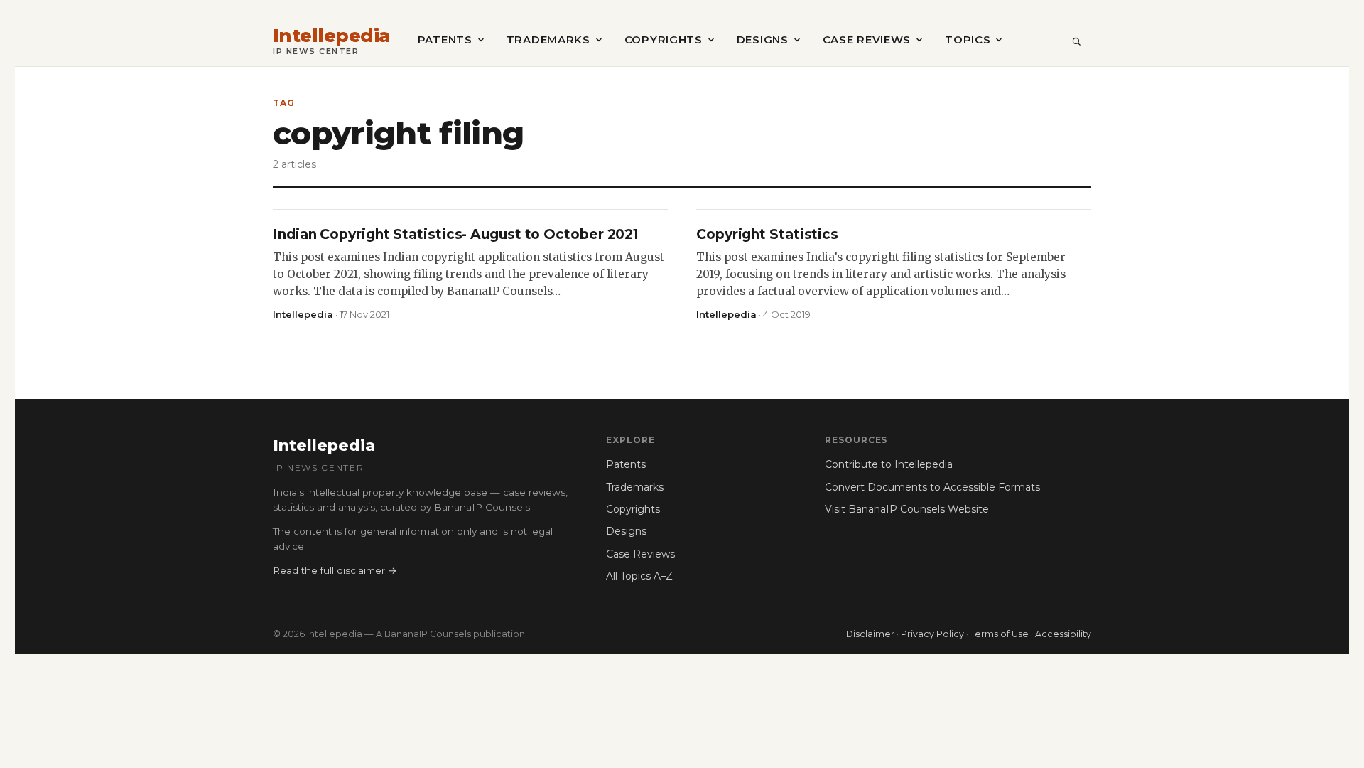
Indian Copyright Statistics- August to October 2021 (456, 234)
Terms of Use (999, 634)
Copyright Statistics (767, 234)
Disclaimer (870, 634)
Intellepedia (332, 36)
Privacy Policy (932, 634)
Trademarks (548, 39)
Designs (763, 39)
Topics (967, 39)
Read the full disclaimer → (335, 570)
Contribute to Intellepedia (889, 464)
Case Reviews (867, 39)
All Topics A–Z (639, 576)
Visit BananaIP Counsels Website (907, 509)
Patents (445, 39)
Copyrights (663, 39)
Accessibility (1063, 634)
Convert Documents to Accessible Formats (932, 487)
